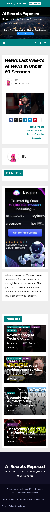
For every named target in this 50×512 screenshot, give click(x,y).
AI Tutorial (12, 362)
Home (4, 499)
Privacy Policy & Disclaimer (14, 506)
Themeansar (32, 492)
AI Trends (12, 330)
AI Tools (35, 327)
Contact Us (39, 499)
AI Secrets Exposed (20, 13)
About (11, 499)
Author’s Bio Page (24, 499)
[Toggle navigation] (45, 43)
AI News (26, 327)
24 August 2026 (18, 343)
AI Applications (14, 327)
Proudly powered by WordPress (21, 489)
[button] (35, 42)
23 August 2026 (18, 437)
